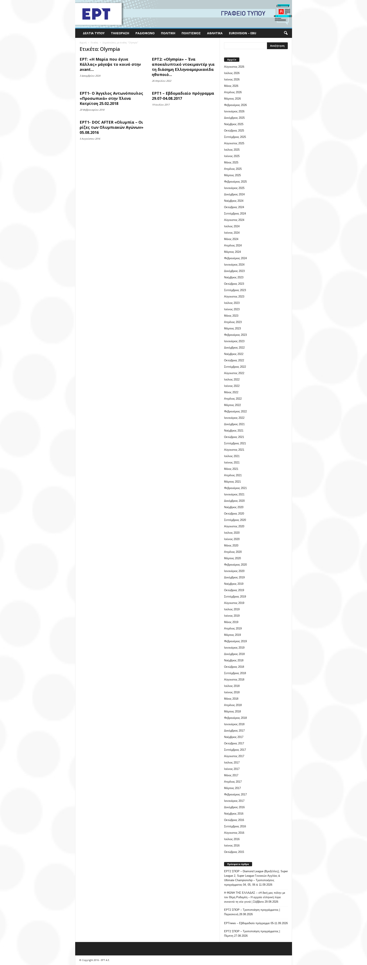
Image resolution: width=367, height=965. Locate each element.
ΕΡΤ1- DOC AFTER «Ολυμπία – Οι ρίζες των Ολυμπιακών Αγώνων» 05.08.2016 (111, 127)
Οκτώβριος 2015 (234, 851)
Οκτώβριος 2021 (234, 437)
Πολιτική (168, 33)
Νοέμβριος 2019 (233, 583)
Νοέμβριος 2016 (233, 813)
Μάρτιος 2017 (232, 788)
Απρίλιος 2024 (233, 245)
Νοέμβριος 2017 (233, 737)
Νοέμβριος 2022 (233, 354)
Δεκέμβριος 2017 (234, 730)
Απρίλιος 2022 (233, 398)
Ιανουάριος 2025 (234, 188)
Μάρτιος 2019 (232, 634)
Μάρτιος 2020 (232, 558)
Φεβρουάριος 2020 (235, 564)
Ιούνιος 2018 (232, 692)
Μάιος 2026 (231, 85)
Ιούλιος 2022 (232, 379)
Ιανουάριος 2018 (234, 724)
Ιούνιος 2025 (232, 156)
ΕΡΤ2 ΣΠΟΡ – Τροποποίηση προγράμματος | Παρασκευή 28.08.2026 (252, 912)
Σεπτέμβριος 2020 (235, 520)
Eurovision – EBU (242, 33)
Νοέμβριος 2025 (233, 124)
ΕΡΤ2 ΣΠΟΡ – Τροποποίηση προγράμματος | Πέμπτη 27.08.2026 (252, 933)
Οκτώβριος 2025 (234, 130)
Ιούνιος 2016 (232, 845)
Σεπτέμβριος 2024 (235, 213)
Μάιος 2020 (231, 545)
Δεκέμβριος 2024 (234, 194)
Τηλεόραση (120, 33)
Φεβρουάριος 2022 (235, 411)
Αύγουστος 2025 (234, 143)
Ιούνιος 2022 (232, 385)
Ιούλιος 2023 (232, 303)
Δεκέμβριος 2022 (234, 347)
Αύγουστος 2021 (234, 449)
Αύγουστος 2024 (234, 220)
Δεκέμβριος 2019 (234, 577)
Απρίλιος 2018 (233, 705)
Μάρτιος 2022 (232, 405)
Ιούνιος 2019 (232, 615)
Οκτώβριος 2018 (234, 666)
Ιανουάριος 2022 (234, 417)
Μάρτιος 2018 (232, 711)
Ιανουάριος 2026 (234, 111)
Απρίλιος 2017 (233, 781)
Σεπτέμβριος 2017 (235, 749)
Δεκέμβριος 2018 (234, 654)
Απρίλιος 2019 (233, 628)
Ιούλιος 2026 (232, 73)
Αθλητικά (215, 33)
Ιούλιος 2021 (232, 456)
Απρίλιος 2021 (233, 475)
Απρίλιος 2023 (233, 322)
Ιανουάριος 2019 (234, 647)
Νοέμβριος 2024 (233, 200)
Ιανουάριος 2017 (234, 800)
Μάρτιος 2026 (232, 98)
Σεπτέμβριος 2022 (235, 366)
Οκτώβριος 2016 (234, 820)
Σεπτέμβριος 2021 (235, 443)
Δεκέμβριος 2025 (234, 117)
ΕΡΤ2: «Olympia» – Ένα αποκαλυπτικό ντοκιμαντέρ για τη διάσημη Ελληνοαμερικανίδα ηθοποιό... (183, 67)
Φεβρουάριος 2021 (235, 488)
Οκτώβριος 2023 (234, 283)
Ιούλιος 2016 (232, 839)
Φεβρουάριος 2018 (235, 717)
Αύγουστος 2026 (234, 66)
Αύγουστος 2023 (234, 296)
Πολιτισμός (191, 33)
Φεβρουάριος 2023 (235, 334)
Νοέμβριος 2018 (233, 660)
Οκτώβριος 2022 (234, 360)
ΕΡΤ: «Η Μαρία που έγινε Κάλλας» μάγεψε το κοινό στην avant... (110, 64)
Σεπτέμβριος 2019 (235, 596)
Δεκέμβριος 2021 (234, 424)
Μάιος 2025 (231, 162)
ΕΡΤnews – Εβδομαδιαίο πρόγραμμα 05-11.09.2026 (256, 923)
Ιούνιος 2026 (232, 79)
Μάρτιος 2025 (232, 175)
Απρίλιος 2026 (233, 92)
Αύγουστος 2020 (234, 526)
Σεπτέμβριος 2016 (235, 826)
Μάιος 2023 (231, 315)
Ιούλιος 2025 (232, 149)
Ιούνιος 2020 (232, 539)
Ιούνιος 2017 (232, 769)
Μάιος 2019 (231, 622)
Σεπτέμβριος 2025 (235, 137)
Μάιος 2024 (231, 239)
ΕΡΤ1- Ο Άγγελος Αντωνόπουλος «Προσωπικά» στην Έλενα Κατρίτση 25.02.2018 (111, 98)
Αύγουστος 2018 (234, 679)
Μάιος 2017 (231, 775)
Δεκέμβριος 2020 (234, 500)
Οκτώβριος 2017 (234, 743)
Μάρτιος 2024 (232, 251)
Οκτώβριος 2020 (234, 513)
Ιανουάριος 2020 (234, 571)
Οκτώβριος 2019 (234, 590)
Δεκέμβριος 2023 (234, 271)
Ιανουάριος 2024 (234, 264)
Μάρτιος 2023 (232, 328)
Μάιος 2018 (231, 698)
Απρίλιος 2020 (233, 551)
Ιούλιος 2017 (232, 762)
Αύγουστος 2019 (234, 603)
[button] (285, 33)
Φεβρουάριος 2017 (235, 794)
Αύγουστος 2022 (234, 373)
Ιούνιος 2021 (232, 462)
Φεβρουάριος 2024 (235, 258)
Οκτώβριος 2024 (234, 207)
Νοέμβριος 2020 (233, 507)
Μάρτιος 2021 (232, 481)
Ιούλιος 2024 (232, 226)
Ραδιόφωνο (145, 33)
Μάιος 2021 (231, 468)
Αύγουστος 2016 (234, 832)
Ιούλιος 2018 (232, 686)
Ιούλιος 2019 (232, 609)
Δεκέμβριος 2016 (234, 807)
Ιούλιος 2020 (232, 532)
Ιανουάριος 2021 (234, 494)
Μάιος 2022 (231, 392)
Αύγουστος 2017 (234, 756)
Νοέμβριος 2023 (233, 277)
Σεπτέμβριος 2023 (235, 290)
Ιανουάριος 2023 (234, 341)
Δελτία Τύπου (93, 33)
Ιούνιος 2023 (232, 309)
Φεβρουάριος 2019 (235, 641)
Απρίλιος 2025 (233, 168)
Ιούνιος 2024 (232, 232)
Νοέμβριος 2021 (233, 430)
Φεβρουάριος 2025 (235, 181)
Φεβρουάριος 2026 (235, 105)
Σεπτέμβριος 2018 (235, 673)
